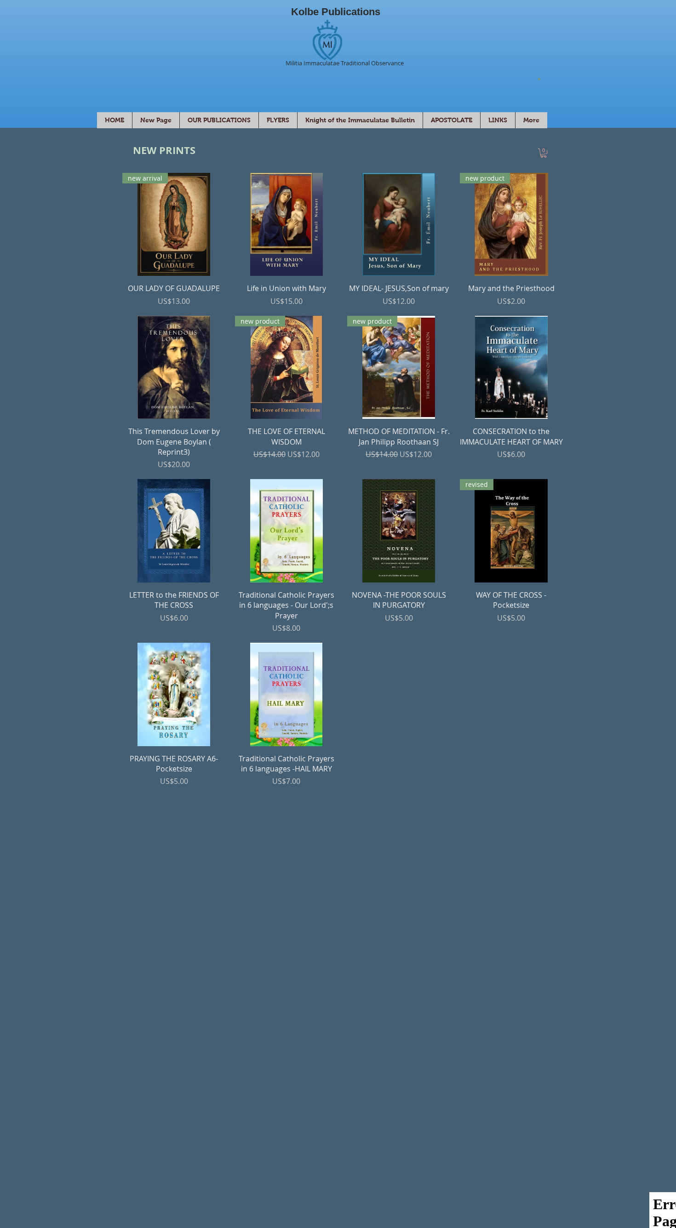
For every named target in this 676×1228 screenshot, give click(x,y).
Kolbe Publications (335, 11)
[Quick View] (286, 224)
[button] (539, 78)
